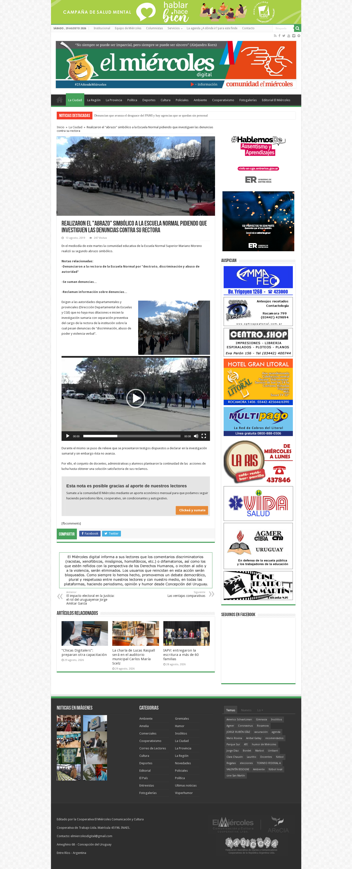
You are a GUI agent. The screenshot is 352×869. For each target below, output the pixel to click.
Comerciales (147, 733)
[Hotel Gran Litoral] (258, 382)
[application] (136, 398)
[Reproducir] (67, 436)
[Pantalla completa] (203, 436)
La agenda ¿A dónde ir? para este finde (212, 28)
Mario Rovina (234, 738)
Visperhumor (184, 793)
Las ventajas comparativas (186, 594)
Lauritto (251, 756)
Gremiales (182, 718)
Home (59, 99)
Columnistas (154, 28)
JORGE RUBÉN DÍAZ (238, 732)
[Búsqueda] (297, 28)
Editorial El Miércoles (276, 100)
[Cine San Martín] (258, 585)
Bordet (247, 750)
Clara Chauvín (235, 756)
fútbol (280, 756)
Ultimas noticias (186, 785)
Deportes (148, 100)
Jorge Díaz (233, 750)
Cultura (165, 100)
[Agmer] (258, 546)
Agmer (230, 725)
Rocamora (263, 725)
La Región (94, 100)
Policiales (182, 100)
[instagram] (294, 36)
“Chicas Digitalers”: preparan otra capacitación (84, 652)
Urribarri (273, 750)
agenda (276, 732)
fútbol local (275, 769)
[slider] (132, 436)
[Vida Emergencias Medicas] (258, 503)
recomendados (274, 738)
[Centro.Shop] (258, 342)
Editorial (145, 770)
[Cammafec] (258, 280)
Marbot (259, 750)
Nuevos (246, 710)
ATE (246, 744)
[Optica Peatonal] (258, 311)
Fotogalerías (248, 100)
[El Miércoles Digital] (176, 63)
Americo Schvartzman (239, 719)
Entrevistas (146, 785)
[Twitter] (284, 36)
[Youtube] (289, 36)
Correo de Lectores (152, 748)
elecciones (246, 763)
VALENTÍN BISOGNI (238, 769)
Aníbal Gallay (253, 738)
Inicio (60, 127)
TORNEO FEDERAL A (269, 763)
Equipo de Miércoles (128, 28)
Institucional (102, 28)
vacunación (261, 732)
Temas (230, 710)
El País (143, 778)
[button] (135, 398)
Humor (179, 726)
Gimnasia (261, 719)
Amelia (144, 726)
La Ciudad (75, 100)
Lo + (260, 710)
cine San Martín (236, 775)
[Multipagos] (258, 421)
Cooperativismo (223, 100)
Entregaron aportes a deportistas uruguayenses (124, 115)
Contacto (248, 28)
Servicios (174, 28)
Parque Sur (233, 744)
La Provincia (114, 100)
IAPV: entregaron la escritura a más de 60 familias (181, 654)
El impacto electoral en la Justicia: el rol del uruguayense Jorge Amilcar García (90, 598)
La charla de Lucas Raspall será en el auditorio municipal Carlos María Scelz (133, 656)
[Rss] (275, 36)
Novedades (183, 763)
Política (132, 100)
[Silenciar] (196, 436)
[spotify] (299, 36)
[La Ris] (258, 461)
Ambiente (200, 100)
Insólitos (181, 733)
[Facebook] (279, 36)
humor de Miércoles (264, 744)
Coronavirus (245, 725)
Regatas (231, 763)
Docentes (266, 756)
